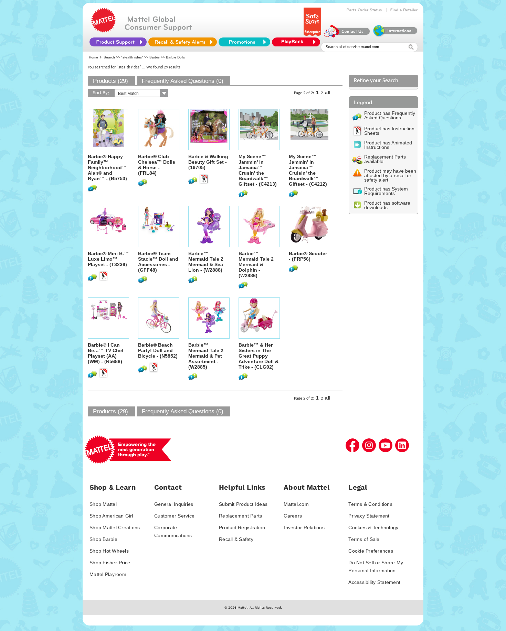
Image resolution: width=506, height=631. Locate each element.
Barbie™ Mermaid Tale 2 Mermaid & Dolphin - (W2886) (256, 264)
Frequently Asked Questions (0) (182, 81)
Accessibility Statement (374, 582)
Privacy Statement (368, 516)
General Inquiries (173, 504)
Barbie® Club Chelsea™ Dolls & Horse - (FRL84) (156, 165)
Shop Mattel (103, 504)
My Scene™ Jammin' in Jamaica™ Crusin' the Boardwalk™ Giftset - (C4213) (258, 170)
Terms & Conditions (370, 504)
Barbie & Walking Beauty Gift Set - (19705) (208, 162)
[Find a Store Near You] (404, 10)
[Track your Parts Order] (364, 10)
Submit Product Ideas (243, 504)
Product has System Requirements (386, 191)
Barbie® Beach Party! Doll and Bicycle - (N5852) (158, 350)
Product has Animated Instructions (388, 145)
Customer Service (174, 516)
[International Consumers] (395, 36)
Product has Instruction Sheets (389, 131)
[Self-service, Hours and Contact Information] (347, 36)
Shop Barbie (103, 539)
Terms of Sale (363, 539)
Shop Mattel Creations (114, 527)
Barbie (154, 57)
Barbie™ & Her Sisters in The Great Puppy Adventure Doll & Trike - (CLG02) (258, 356)
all (327, 92)
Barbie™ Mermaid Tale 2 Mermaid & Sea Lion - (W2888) (205, 262)
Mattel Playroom (107, 574)
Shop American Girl (111, 516)
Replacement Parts (240, 516)
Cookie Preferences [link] (370, 551)
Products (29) (110, 81)
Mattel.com (296, 504)
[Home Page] (103, 31)
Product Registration (242, 527)
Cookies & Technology (373, 527)
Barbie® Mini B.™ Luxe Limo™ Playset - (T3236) (108, 259)
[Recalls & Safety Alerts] (182, 41)
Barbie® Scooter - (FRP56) (308, 256)
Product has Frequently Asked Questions (389, 115)
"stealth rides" (132, 57)
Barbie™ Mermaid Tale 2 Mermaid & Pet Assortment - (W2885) (205, 356)
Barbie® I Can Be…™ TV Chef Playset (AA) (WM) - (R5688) (106, 353)
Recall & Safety (236, 539)
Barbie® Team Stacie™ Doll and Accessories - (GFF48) (158, 262)
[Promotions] (244, 41)
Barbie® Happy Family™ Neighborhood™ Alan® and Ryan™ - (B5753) (107, 167)
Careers (293, 516)
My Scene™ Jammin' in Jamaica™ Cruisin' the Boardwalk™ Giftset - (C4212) (308, 170)
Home (93, 57)
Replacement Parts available (385, 159)
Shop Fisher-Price (109, 562)
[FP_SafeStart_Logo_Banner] (313, 36)
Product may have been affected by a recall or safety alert (390, 175)
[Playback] (298, 41)
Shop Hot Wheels (109, 551)
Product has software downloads (387, 205)
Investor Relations (304, 527)
